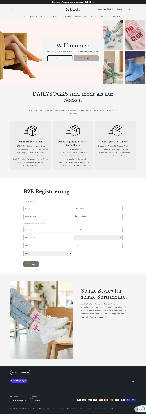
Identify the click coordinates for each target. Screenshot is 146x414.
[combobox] (47, 237)
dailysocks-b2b (20, 409)
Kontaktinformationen (94, 409)
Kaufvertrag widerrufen (20, 372)
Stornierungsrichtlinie (109, 409)
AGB (67, 409)
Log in (60, 58)
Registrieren (86, 58)
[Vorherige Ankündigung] (11, 2)
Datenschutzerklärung (57, 409)
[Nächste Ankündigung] (134, 2)
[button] (12, 9)
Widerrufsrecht (44, 409)
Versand (82, 409)
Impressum (75, 409)
